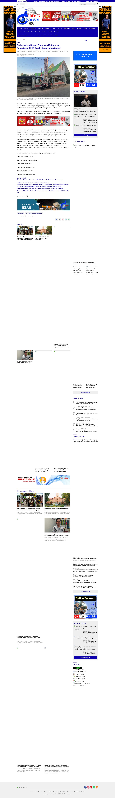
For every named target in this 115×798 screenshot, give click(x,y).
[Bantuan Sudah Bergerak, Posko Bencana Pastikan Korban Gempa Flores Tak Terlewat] (85, 126)
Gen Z (85, 28)
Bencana (20, 31)
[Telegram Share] (66, 219)
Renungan (56, 31)
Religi (73, 28)
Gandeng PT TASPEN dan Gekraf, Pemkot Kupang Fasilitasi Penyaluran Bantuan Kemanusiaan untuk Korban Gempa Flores (89, 653)
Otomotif (37, 31)
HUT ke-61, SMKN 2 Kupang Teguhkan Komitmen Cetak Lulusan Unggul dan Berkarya (78, 386)
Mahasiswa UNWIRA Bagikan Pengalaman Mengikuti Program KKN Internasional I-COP (84, 263)
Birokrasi (40, 28)
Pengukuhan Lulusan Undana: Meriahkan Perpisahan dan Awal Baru (86, 419)
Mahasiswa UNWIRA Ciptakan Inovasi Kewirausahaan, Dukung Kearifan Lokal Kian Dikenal (91, 386)
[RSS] (97, 787)
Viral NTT (79, 28)
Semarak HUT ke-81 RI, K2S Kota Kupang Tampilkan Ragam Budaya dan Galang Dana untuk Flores (43, 184)
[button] (94, 4)
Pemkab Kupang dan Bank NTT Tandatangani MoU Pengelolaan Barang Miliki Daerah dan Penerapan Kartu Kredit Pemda (87, 430)
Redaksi (46, 792)
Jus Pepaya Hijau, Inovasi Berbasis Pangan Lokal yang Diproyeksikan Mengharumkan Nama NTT (85, 570)
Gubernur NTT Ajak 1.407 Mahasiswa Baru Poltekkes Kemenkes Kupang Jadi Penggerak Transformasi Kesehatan (84, 581)
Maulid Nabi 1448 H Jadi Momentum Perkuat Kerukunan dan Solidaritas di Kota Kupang (39, 180)
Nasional (26, 28)
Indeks (22, 4)
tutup (15, 6)
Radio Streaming (52, 35)
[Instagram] (88, 787)
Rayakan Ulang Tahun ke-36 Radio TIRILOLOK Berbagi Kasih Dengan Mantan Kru (87, 425)
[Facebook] (85, 787)
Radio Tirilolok (38, 792)
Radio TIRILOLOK (22, 35)
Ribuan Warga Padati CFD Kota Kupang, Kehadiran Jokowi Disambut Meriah (83, 576)
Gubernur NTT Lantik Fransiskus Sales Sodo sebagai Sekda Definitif (75, 1)
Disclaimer (69, 792)
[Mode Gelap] (97, 4)
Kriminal (26, 31)
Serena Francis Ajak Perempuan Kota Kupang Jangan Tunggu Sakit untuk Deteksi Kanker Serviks (84, 559)
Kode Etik (62, 792)
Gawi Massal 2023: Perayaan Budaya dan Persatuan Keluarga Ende (87, 414)
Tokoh (50, 31)
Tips (32, 31)
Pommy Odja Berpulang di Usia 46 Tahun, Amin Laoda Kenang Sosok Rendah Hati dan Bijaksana (90, 121)
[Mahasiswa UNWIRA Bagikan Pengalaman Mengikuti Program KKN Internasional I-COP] (85, 202)
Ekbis (54, 28)
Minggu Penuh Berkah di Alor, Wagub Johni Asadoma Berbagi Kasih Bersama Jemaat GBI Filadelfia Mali (43, 191)
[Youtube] (91, 787)
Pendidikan (48, 28)
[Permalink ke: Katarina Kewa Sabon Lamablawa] (18, 54)
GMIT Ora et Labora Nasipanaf (34, 213)
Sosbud (60, 28)
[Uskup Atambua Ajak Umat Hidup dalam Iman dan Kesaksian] (43, 230)
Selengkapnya (85, 135)
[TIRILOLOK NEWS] (28, 16)
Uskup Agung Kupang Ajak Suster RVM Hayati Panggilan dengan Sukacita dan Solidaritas (40, 188)
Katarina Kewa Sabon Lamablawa (27, 54)
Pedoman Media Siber (80, 792)
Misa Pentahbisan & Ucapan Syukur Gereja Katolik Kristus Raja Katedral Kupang (85, 408)
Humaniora (67, 28)
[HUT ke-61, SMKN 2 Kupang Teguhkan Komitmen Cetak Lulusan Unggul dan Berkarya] (78, 324)
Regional (33, 28)
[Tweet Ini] (60, 219)
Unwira (30, 35)
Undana (36, 35)
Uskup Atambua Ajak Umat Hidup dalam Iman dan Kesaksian (33, 182)
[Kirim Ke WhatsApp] (69, 219)
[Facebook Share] (56, 219)
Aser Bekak (21, 213)
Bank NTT (43, 35)
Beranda (20, 28)
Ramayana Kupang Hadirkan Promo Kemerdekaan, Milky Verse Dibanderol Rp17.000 (39, 186)
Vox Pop (44, 31)
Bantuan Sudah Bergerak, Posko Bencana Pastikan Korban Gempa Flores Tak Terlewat (28, 1)
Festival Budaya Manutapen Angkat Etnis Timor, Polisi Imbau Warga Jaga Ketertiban (85, 110)
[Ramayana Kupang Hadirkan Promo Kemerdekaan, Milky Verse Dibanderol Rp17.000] (25, 355)
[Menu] (18, 4)
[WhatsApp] (94, 787)
